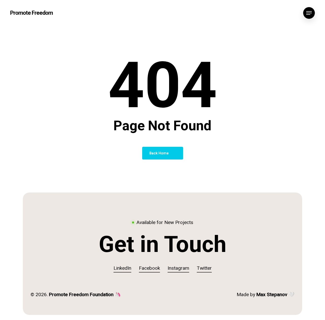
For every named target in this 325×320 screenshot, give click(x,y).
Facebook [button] (149, 268)
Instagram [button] (178, 268)
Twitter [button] (204, 268)
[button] (309, 13)
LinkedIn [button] (122, 268)
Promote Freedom (31, 13)
